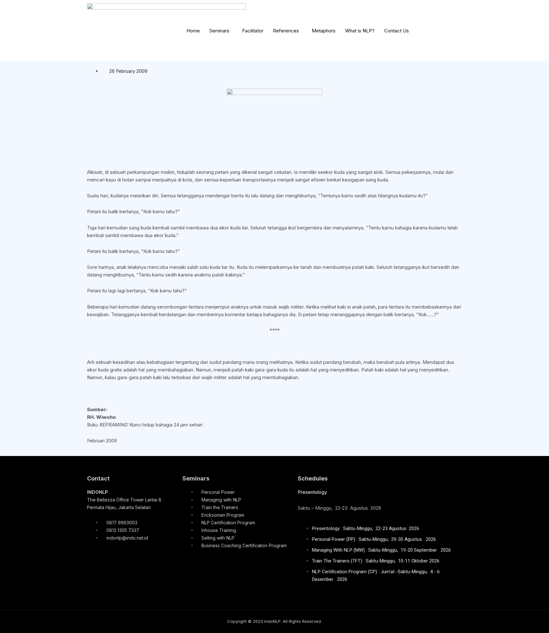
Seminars (219, 31)
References (286, 31)
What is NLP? (360, 31)
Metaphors (324, 31)
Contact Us (396, 31)
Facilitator (252, 31)
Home (193, 31)
